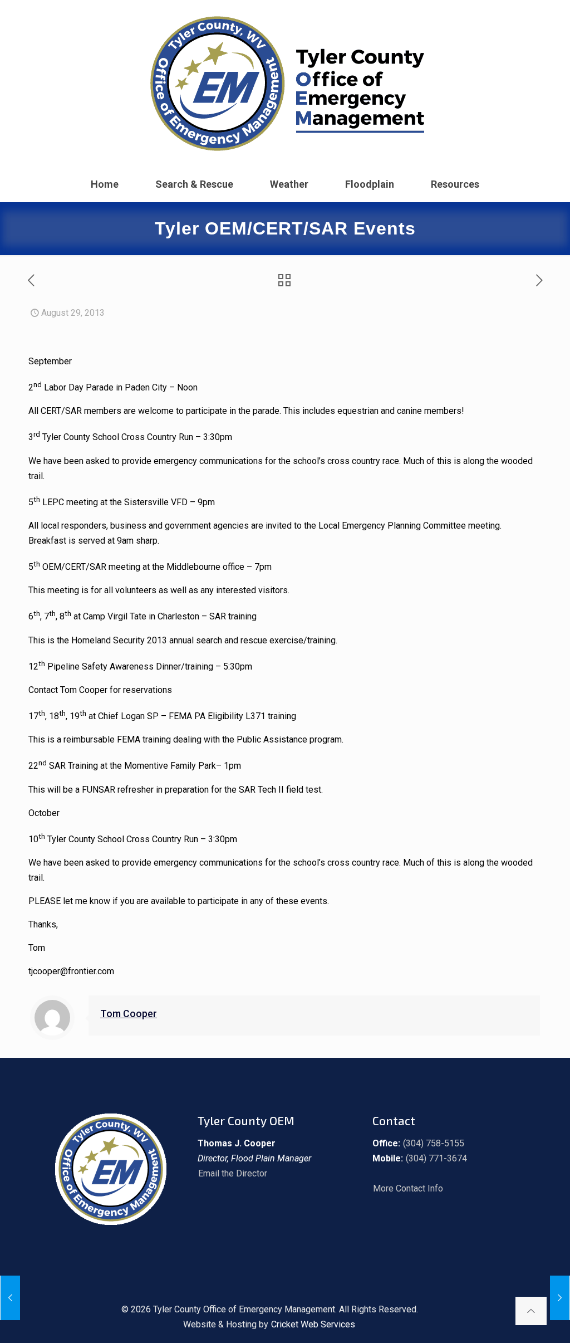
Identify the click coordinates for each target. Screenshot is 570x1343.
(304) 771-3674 (436, 1158)
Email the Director (232, 1173)
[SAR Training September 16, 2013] (559, 1298)
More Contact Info (408, 1188)
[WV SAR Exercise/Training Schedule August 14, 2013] (10, 1298)
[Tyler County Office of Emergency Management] (285, 83)
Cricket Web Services (313, 1324)
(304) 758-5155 (433, 1143)
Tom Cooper (128, 1013)
